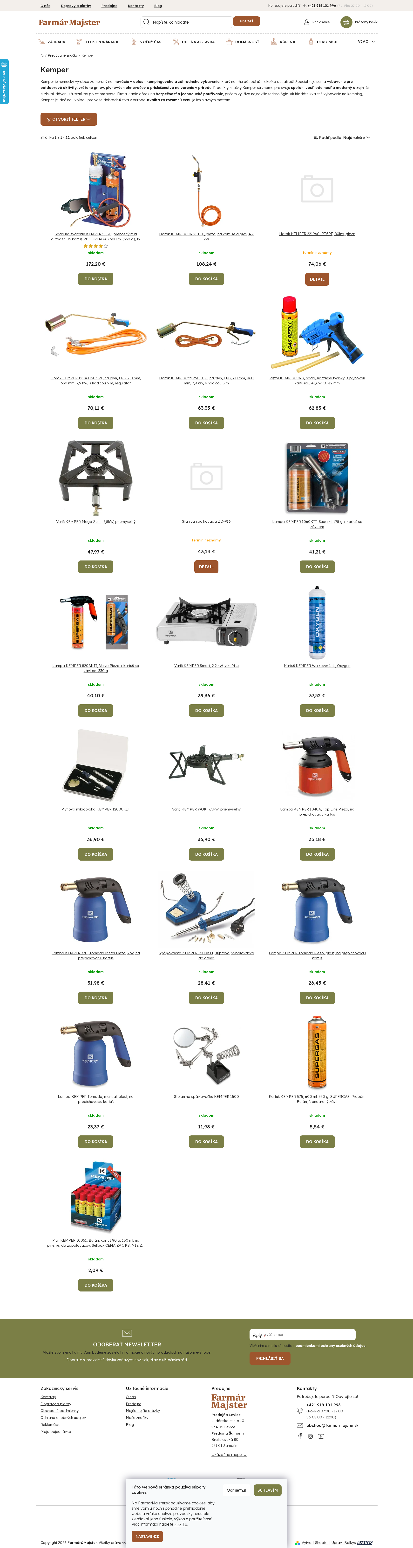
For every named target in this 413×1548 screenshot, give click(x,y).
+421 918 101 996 (322, 5)
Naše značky (137, 1417)
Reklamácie (51, 1424)
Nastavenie (147, 1536)
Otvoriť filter (68, 119)
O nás (45, 6)
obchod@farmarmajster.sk (332, 1425)
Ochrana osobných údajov (63, 1417)
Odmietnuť (236, 1490)
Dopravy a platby (76, 6)
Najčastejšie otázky (143, 1410)
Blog (158, 6)
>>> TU (180, 1524)
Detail (317, 279)
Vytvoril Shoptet (315, 1542)
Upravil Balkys (343, 1542)
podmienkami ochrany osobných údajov (330, 1346)
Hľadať (246, 21)
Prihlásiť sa (270, 1358)
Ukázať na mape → (229, 1454)
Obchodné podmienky (60, 1410)
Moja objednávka (56, 1431)
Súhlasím (267, 1490)
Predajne (109, 6)
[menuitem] (55, 42)
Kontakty (136, 6)
